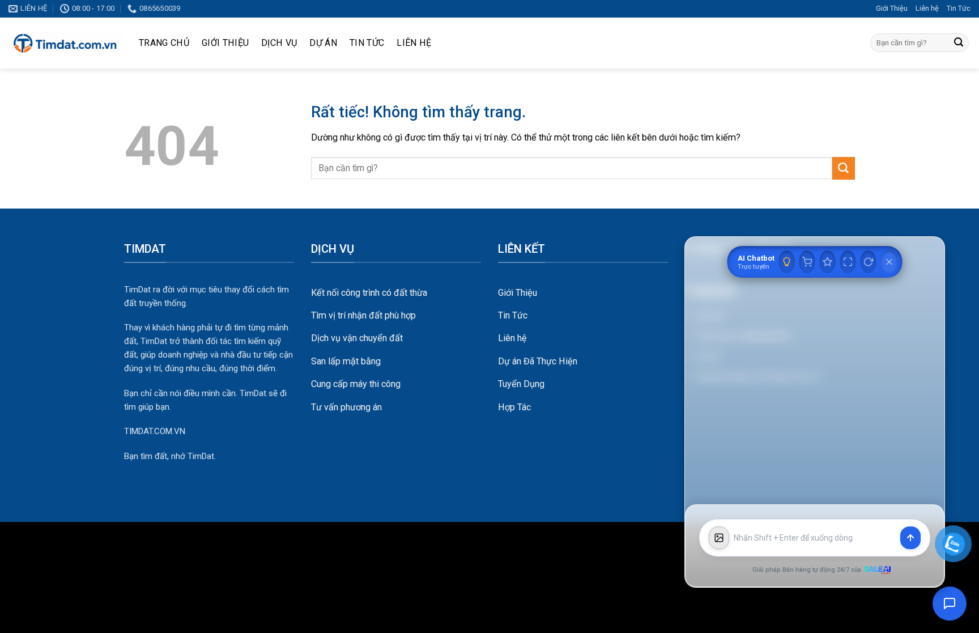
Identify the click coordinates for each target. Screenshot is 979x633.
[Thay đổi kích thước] (848, 261)
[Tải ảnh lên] (719, 537)
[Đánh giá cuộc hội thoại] (828, 261)
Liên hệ (927, 8)
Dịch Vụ (279, 42)
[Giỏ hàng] (807, 261)
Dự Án (323, 42)
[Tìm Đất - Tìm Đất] (65, 43)
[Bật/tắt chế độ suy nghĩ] (787, 261)
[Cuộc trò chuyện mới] (868, 261)
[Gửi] (958, 43)
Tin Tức (959, 8)
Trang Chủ (164, 42)
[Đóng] (889, 261)
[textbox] (815, 538)
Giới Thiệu (892, 8)
